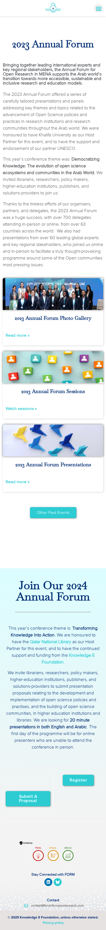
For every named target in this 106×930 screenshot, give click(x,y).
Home (7, 26)
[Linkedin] (48, 882)
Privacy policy (53, 922)
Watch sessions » (21, 408)
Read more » (17, 335)
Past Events (24, 26)
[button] (98, 8)
